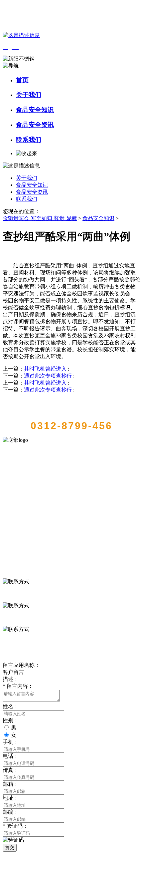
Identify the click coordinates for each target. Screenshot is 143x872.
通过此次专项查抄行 (48, 376)
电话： (11, 756)
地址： (11, 798)
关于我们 (28, 94)
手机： (11, 742)
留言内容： (18, 686)
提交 (9, 847)
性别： (11, 720)
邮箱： (11, 784)
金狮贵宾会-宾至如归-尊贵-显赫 (40, 218)
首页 (22, 80)
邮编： (11, 812)
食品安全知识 (35, 109)
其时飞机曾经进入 (45, 369)
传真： (11, 770)
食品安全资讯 (35, 124)
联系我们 (28, 139)
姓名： (11, 706)
